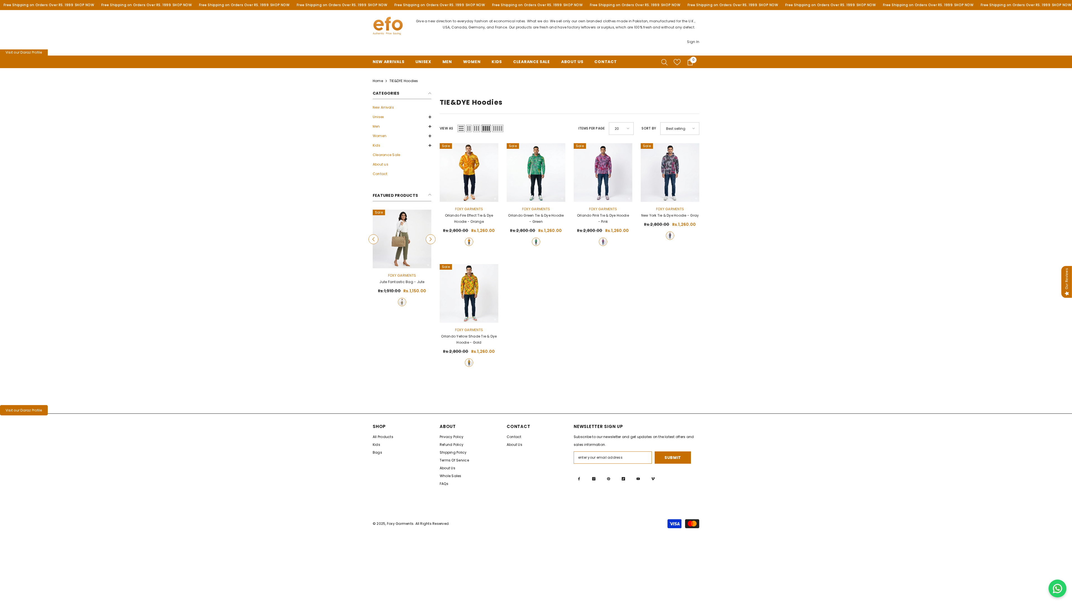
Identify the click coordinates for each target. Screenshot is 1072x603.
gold (469, 362)
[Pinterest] (608, 478)
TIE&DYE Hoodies (403, 80)
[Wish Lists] (677, 62)
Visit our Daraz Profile (24, 52)
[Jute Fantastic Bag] (402, 239)
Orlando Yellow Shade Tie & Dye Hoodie (469, 339)
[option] (402, 259)
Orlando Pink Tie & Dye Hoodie (603, 218)
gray (670, 235)
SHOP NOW (84, 5)
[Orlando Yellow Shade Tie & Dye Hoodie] (469, 293)
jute (402, 302)
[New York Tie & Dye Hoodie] (670, 172)
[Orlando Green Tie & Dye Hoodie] (536, 172)
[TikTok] (623, 478)
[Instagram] (593, 478)
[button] (402, 117)
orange (469, 242)
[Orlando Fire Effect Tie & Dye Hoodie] (469, 172)
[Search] (664, 62)
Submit (672, 457)
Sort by (649, 128)
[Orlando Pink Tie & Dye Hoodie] (603, 172)
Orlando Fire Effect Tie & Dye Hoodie (469, 218)
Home (378, 80)
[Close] (1067, 571)
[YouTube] (638, 478)
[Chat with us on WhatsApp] (1057, 588)
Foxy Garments (402, 275)
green (536, 242)
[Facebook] (579, 478)
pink (603, 242)
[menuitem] (402, 107)
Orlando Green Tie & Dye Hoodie (536, 218)
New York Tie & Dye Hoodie (670, 215)
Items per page (591, 128)
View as (446, 128)
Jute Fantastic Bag (401, 281)
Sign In (693, 41)
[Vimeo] (653, 478)
